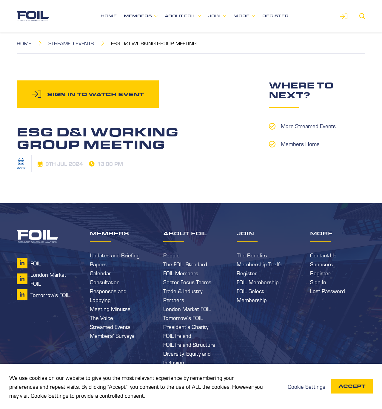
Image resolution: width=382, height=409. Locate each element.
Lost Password (327, 291)
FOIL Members (180, 273)
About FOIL (180, 16)
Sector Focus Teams (187, 282)
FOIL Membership (258, 282)
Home (109, 16)
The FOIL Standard (185, 264)
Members (138, 16)
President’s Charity (185, 326)
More (241, 16)
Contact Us (323, 255)
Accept (352, 386)
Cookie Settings (306, 386)
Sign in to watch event (95, 94)
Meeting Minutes (110, 308)
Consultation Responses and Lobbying (108, 291)
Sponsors (321, 264)
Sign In (318, 282)
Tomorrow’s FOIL (183, 317)
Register (275, 16)
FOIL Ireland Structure (189, 344)
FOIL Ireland (177, 335)
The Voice (101, 317)
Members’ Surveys (112, 335)
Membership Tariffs (259, 264)
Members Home (300, 143)
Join (214, 16)
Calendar (100, 273)
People (171, 255)
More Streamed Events (308, 126)
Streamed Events (71, 43)
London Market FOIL (187, 308)
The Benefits (252, 255)
